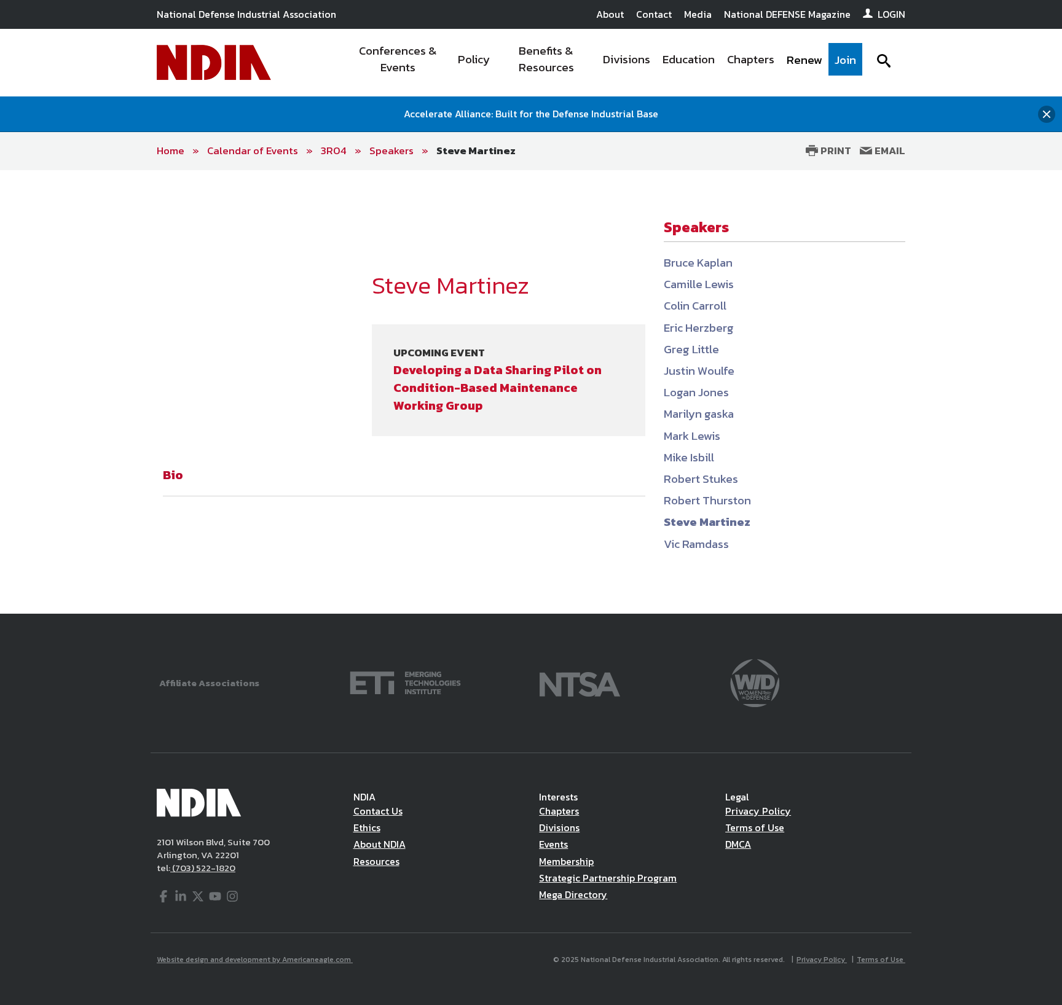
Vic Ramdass (696, 544)
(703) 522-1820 (202, 868)
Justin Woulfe (699, 371)
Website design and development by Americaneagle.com (255, 959)
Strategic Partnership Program (608, 877)
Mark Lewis (692, 436)
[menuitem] (398, 62)
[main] (531, 392)
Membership (566, 861)
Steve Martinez (476, 150)
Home (170, 150)
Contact (654, 14)
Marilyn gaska (699, 414)
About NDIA (379, 844)
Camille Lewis (699, 284)
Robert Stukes (701, 479)
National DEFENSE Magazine (787, 14)
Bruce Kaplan (698, 263)
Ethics (366, 827)
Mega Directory (573, 894)
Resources (376, 861)
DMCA (738, 844)
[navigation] (603, 62)
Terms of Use (754, 827)
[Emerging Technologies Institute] (405, 682)
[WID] (754, 682)
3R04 (334, 150)
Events (553, 844)
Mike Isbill (689, 457)
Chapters (559, 811)
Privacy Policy (758, 811)
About (610, 14)
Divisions (559, 827)
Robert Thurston (707, 500)
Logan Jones (696, 392)
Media (698, 14)
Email (888, 150)
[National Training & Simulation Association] (580, 682)
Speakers (391, 150)
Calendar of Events (252, 150)
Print (834, 150)
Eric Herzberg (699, 328)
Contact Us (378, 811)
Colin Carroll (695, 306)
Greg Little (691, 349)
